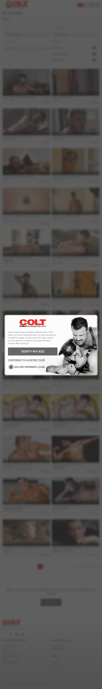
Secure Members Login (29, 366)
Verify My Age (32, 351)
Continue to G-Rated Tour (26, 360)
